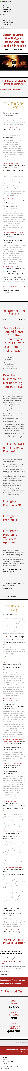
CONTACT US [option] (7, 24)
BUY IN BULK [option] (7, 20)
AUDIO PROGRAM (7, 9)
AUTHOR (5, 5)
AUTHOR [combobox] (2, 14)
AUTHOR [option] (5, 18)
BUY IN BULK (6, 7)
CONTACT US (6, 11)
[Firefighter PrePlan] (14, 2)
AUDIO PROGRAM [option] (8, 22)
